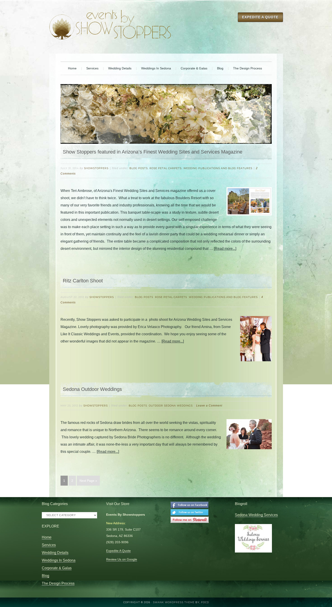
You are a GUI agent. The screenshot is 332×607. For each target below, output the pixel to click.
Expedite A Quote (260, 17)
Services (49, 545)
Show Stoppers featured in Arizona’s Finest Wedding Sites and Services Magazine (152, 152)
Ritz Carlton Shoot (83, 280)
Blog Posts (138, 168)
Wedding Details (55, 553)
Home (46, 537)
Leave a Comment (209, 405)
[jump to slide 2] (163, 139)
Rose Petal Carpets (166, 168)
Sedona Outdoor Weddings (92, 389)
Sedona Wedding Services (256, 515)
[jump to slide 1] (159, 139)
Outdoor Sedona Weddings (171, 405)
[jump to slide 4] (173, 139)
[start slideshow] (154, 139)
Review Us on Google (121, 559)
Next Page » (88, 480)
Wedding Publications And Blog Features (217, 168)
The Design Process (58, 583)
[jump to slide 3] (168, 139)
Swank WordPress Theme (173, 602)
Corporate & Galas (57, 568)
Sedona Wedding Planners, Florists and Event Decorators (110, 23)
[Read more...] (225, 248)
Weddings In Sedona (58, 560)
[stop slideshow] (178, 139)
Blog (45, 576)
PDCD (205, 602)
